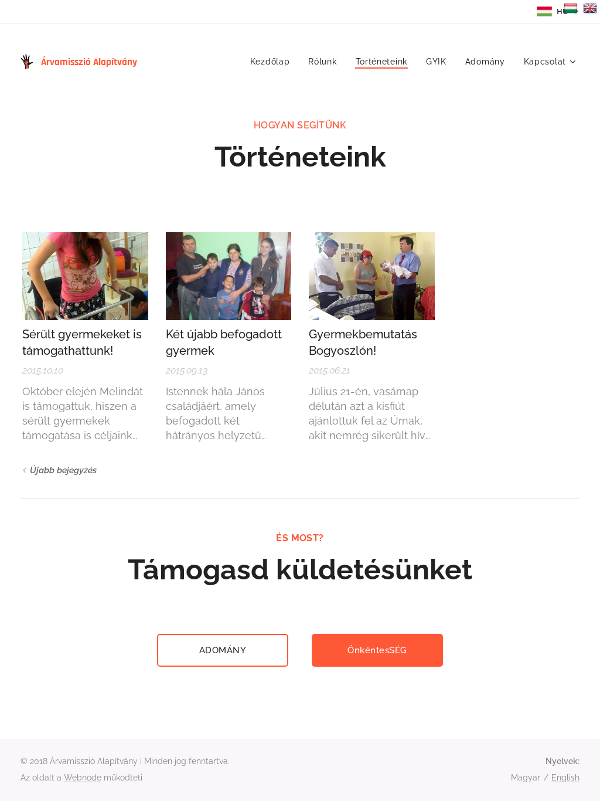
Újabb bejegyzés (63, 470)
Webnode (82, 777)
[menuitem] (273, 61)
